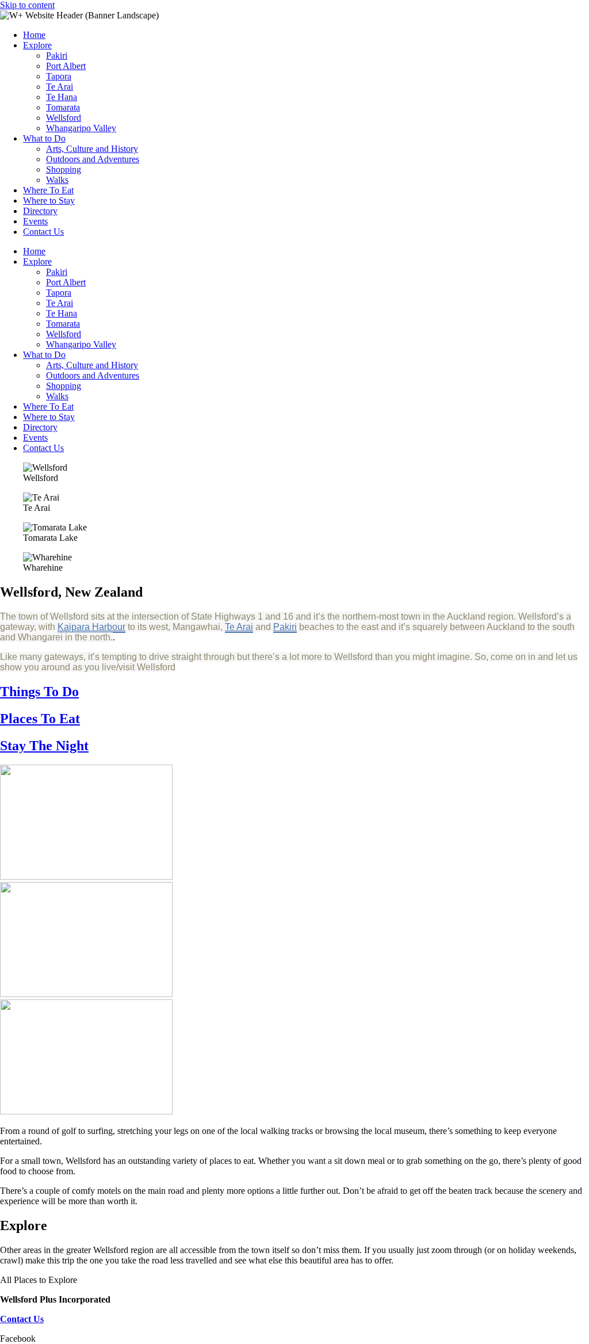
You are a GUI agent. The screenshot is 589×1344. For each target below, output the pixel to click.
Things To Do (39, 691)
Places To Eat (40, 718)
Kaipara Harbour (91, 627)
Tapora (58, 76)
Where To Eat (48, 190)
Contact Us (43, 231)
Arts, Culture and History (92, 149)
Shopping (63, 169)
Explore (37, 45)
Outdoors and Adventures (92, 159)
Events (35, 221)
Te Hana (61, 97)
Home (34, 35)
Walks (57, 180)
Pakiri (56, 55)
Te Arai (59, 86)
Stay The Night (44, 745)
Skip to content (27, 5)
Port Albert (66, 66)
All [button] (7, 1280)
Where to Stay (49, 200)
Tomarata (63, 107)
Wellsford (63, 118)
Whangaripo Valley (81, 128)
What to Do (44, 138)
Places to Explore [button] (45, 1280)
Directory (40, 211)
